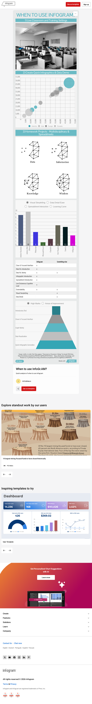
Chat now (18, 643)
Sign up (86, 4)
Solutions (7, 622)
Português (18, 648)
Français (31, 648)
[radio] (36, 202)
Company (7, 631)
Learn (5, 626)
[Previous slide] (4, 474)
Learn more (46, 577)
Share (20, 361)
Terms (5, 684)
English (5, 648)
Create (5, 613)
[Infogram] (8, 4)
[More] (75, 13)
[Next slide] (9, 474)
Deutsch (11, 648)
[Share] (18, 388)
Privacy (13, 684)
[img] (69, 82)
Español (25, 648)
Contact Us (7, 643)
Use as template (73, 4)
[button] (33, 126)
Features (6, 618)
